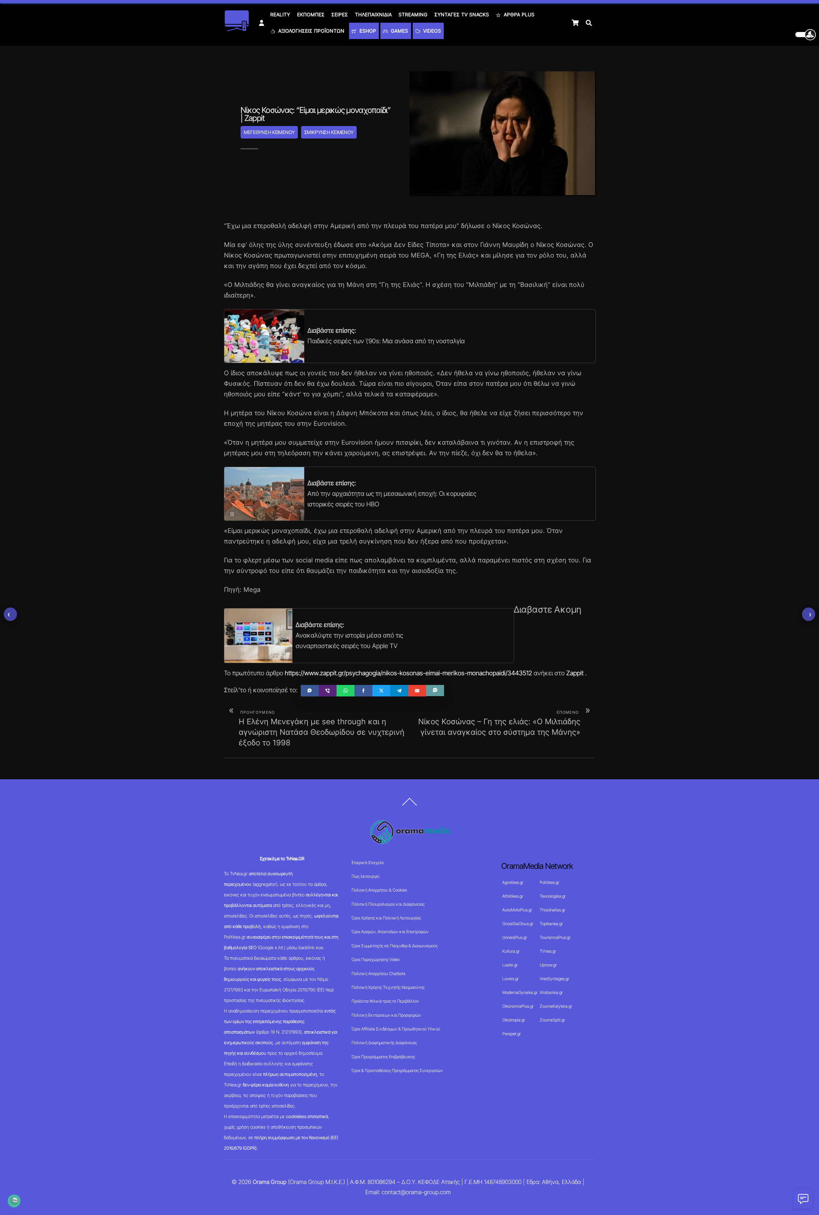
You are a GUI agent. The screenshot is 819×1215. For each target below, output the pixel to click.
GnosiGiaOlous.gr (517, 923)
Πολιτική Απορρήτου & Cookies (379, 890)
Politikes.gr (549, 882)
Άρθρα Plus (518, 15)
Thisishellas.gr (552, 909)
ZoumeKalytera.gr (556, 1006)
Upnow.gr (548, 964)
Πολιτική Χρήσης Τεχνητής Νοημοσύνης (388, 987)
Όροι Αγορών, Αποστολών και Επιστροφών (390, 931)
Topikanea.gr (551, 923)
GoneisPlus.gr (514, 937)
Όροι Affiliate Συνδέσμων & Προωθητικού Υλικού (396, 1028)
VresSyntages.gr (554, 978)
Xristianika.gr (551, 992)
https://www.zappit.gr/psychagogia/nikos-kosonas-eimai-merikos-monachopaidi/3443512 (408, 673)
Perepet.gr (511, 1033)
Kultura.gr (511, 951)
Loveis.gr (510, 978)
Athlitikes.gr (512, 896)
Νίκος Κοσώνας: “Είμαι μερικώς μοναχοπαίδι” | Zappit (316, 114)
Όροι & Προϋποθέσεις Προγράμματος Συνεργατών (397, 1070)
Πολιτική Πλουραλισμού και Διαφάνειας (388, 904)
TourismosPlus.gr (555, 937)
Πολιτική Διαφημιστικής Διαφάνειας (384, 1042)
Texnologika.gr (553, 896)
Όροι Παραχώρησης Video (376, 959)
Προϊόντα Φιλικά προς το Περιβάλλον (385, 1001)
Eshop (367, 31)
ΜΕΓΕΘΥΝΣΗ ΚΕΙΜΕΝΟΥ (269, 132)
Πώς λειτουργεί (365, 876)
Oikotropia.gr (513, 1019)
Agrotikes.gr (512, 882)
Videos (431, 31)
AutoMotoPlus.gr (517, 909)
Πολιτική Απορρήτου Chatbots (378, 973)
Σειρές (339, 15)
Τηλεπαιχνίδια (373, 15)
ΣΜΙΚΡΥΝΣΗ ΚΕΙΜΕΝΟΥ (329, 132)
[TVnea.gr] (237, 29)
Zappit (575, 673)
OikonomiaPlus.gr (518, 1006)
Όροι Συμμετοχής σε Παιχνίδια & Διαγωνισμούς (395, 945)
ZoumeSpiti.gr (552, 1019)
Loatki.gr (510, 964)
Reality (280, 15)
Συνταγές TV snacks (461, 15)
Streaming (413, 15)
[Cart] (575, 22)
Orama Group (269, 1182)
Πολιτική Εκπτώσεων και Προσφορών (386, 1015)
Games (398, 31)
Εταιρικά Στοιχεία (368, 862)
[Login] (261, 23)
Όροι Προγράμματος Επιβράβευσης (383, 1056)
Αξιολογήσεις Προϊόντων (311, 31)
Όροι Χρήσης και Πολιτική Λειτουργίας (386, 917)
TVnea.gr (548, 951)
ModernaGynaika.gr (519, 992)
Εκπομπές (311, 15)
